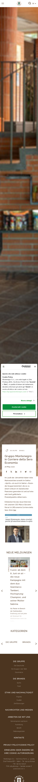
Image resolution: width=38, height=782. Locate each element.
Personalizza (17, 413)
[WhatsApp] (21, 471)
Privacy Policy (11, 745)
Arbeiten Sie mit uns (19, 717)
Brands (26, 642)
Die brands (19, 679)
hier (14, 510)
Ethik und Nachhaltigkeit (19, 692)
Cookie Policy (26, 745)
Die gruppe (19, 661)
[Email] (30, 471)
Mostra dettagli (26, 400)
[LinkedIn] (16, 471)
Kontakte (19, 738)
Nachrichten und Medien (19, 710)
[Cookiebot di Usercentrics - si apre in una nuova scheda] (23, 366)
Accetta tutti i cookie (19, 407)
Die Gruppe (11, 642)
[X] (11, 471)
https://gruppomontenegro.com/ (14, 391)
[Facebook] (6, 471)
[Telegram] (25, 471)
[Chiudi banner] (35, 366)
